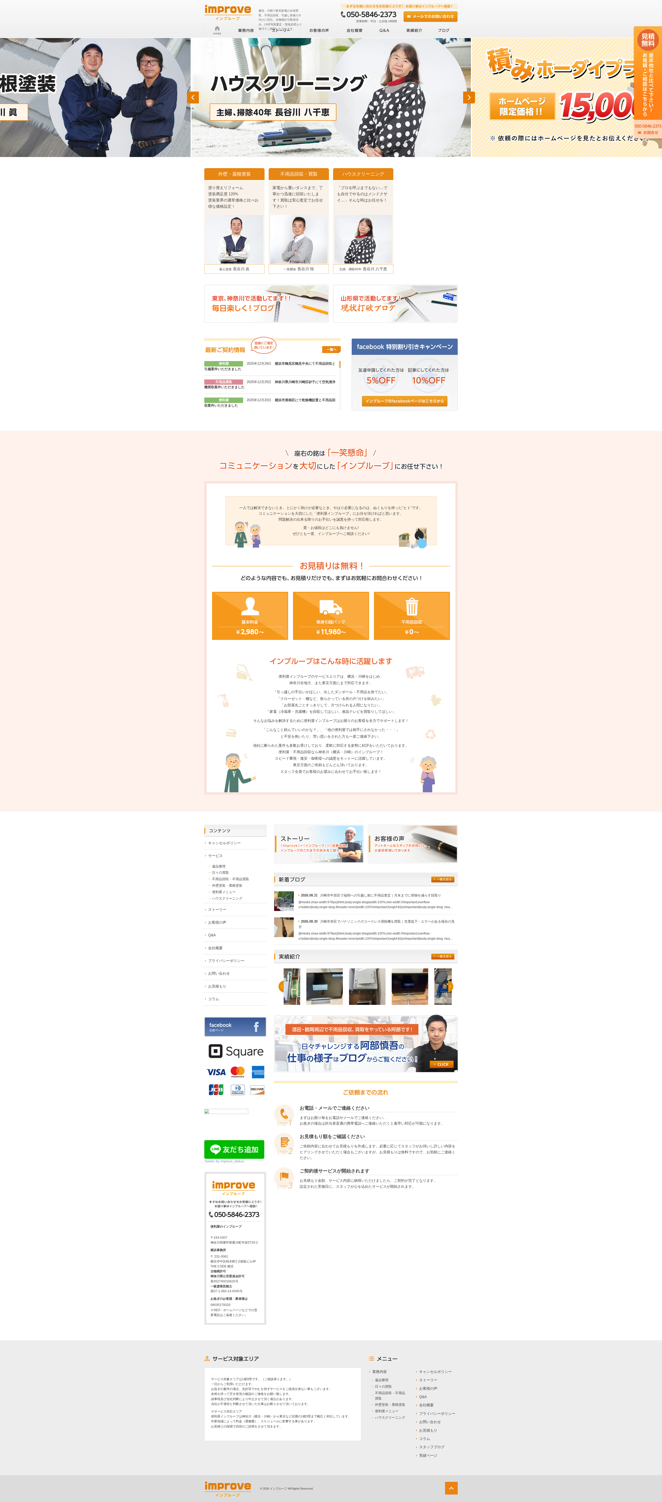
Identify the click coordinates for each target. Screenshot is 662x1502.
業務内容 (379, 1372)
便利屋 (224, 363)
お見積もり (217, 986)
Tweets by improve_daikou (224, 1161)
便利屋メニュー (224, 892)
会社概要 (215, 948)
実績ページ (428, 1455)
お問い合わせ (219, 973)
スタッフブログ (432, 1447)
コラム (213, 999)
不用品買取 (223, 382)
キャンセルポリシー (224, 843)
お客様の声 (217, 922)
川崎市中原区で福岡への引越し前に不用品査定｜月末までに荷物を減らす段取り (380, 895)
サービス (215, 856)
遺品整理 (218, 866)
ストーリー (217, 909)
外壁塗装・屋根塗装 (227, 885)
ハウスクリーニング (227, 898)
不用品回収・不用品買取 (230, 879)
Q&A (212, 935)
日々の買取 (220, 873)
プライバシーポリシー (226, 961)
